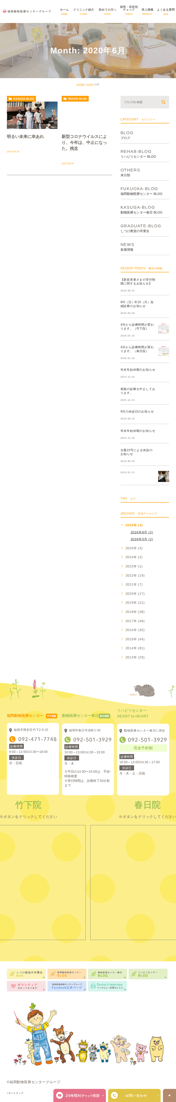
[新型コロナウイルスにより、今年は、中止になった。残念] (87, 115)
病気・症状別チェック (129, 13)
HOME (80, 84)
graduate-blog (141, 228)
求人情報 (148, 13)
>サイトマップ (15, 1093)
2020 (90, 84)
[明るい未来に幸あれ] (32, 115)
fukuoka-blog (141, 190)
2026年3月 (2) (142, 539)
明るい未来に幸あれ (25, 136)
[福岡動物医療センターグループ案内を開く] (134, 1095)
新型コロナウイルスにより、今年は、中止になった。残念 (84, 142)
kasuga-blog (23, 98)
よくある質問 (166, 13)
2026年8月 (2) (142, 532)
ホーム (64, 13)
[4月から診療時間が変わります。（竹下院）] (163, 328)
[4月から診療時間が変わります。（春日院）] (163, 350)
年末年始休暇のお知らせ (138, 370)
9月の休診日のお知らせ (137, 411)
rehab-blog (77, 98)
